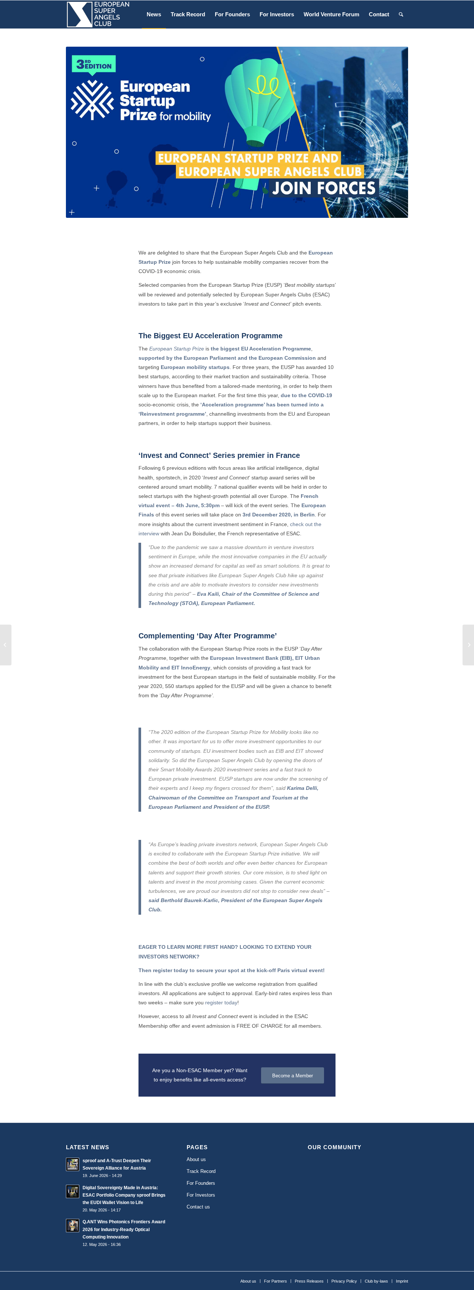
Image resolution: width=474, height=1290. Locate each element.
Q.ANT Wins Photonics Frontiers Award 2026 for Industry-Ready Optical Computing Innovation (124, 1229)
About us (196, 1159)
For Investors (201, 1195)
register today (170, 970)
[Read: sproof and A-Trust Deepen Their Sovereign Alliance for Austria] (72, 1164)
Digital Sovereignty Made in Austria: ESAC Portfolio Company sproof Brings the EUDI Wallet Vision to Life (124, 1195)
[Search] (401, 14)
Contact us (198, 1207)
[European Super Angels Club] (98, 14)
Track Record (201, 1171)
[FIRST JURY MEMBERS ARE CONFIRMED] (468, 645)
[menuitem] (154, 14)
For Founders (201, 1183)
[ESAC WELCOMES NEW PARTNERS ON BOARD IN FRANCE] (5, 645)
